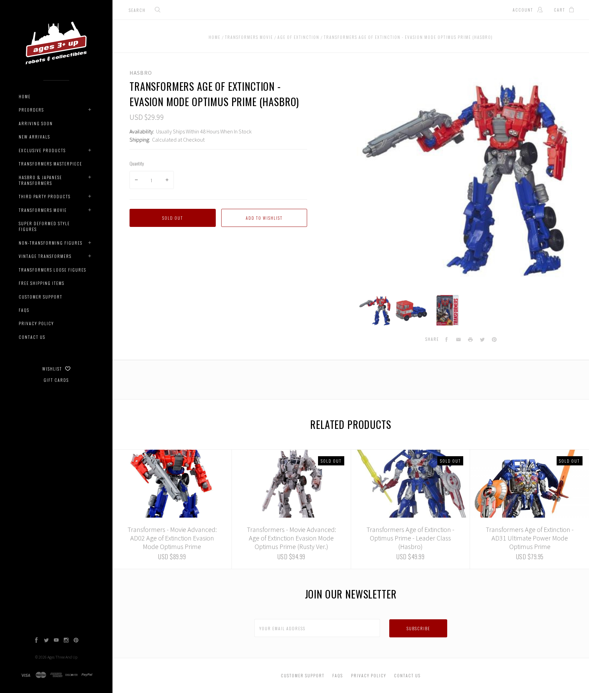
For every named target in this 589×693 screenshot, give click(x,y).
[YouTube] (56, 640)
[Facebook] (36, 640)
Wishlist (52, 369)
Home (25, 96)
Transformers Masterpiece (50, 164)
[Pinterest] (76, 640)
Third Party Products (45, 196)
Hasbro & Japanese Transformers (40, 180)
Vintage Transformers (45, 256)
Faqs (24, 310)
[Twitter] (46, 640)
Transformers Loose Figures (52, 270)
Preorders (31, 110)
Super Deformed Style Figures (44, 226)
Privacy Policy (36, 323)
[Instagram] (66, 640)
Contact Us (32, 337)
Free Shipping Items (41, 283)
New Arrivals (34, 137)
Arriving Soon (36, 123)
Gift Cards (56, 380)
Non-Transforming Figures (50, 243)
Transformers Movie (43, 210)
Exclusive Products (42, 150)
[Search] (158, 10)
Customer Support (40, 297)
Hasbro (141, 72)
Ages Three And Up (62, 657)
